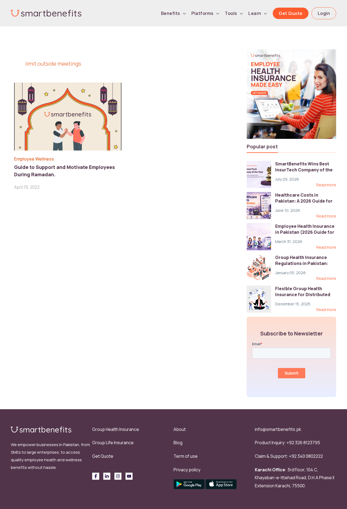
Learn (254, 13)
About (180, 429)
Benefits (170, 13)
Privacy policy (187, 470)
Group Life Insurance (113, 443)
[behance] (129, 476)
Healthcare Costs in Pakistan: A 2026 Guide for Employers (304, 201)
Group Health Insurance (115, 429)
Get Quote (291, 13)
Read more (326, 185)
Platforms (202, 13)
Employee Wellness (34, 159)
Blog (178, 443)
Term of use (186, 456)
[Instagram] (117, 476)
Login (324, 13)
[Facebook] (95, 476)
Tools (231, 13)
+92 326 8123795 (303, 443)
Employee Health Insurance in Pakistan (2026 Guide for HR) (305, 232)
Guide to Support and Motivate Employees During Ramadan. (64, 171)
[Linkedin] (106, 476)
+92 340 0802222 (306, 456)
